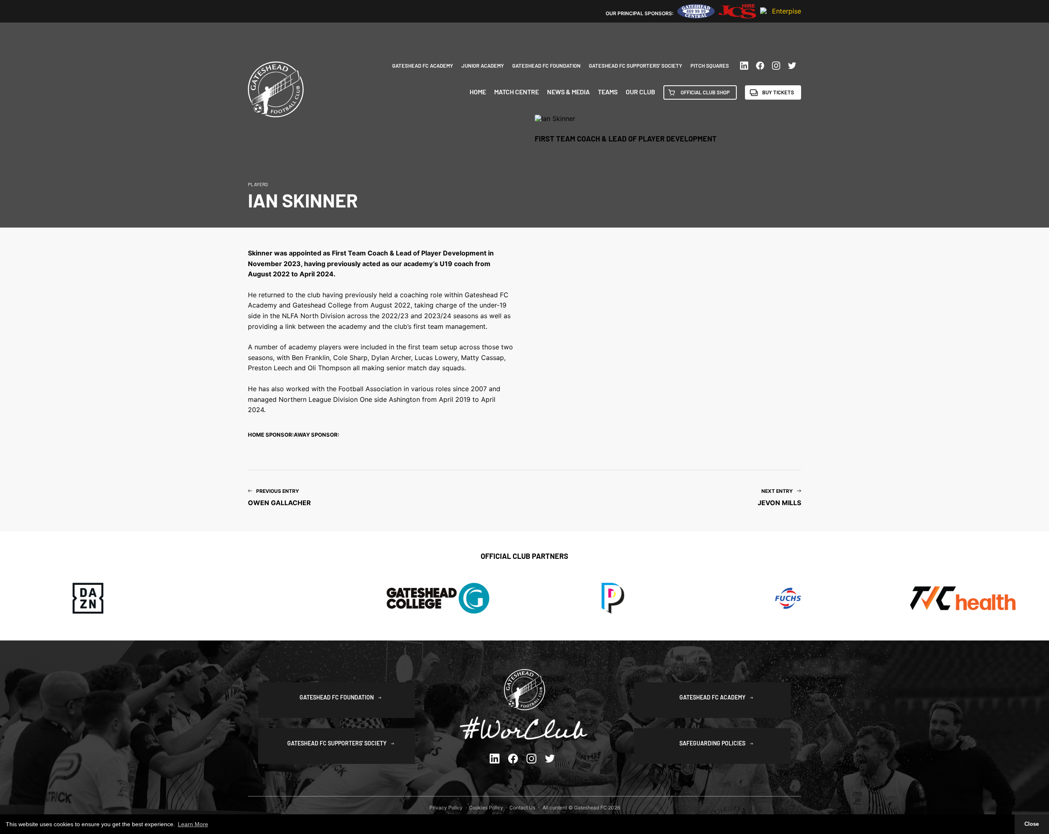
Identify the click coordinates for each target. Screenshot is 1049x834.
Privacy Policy (446, 807)
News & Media (568, 92)
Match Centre (516, 92)
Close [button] (1031, 824)
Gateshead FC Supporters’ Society (635, 65)
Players (258, 184)
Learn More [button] (193, 824)
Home (478, 92)
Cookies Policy (486, 807)
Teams (608, 92)
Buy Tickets (778, 92)
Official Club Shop (705, 92)
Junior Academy (482, 65)
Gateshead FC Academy (422, 65)
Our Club (640, 92)
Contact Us (522, 807)
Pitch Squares (709, 65)
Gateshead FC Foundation (546, 65)
